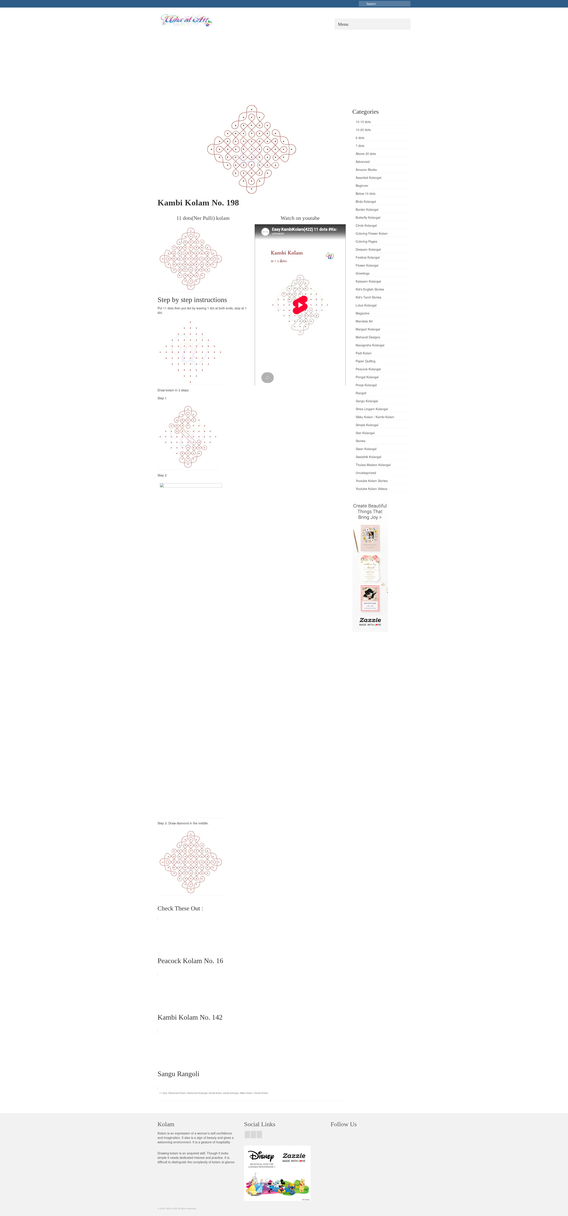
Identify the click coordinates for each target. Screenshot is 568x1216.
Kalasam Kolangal (368, 281)
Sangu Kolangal (367, 401)
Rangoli (361, 393)
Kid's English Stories (370, 289)
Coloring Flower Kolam (372, 233)
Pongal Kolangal (367, 377)
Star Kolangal (365, 433)
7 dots (360, 145)
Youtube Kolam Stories (372, 480)
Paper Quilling (365, 361)
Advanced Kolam (177, 1093)
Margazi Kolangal (368, 329)
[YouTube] (253, 1134)
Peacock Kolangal (368, 369)
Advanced (363, 161)
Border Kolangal (367, 209)
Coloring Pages (366, 241)
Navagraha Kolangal (370, 345)
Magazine (362, 313)
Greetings (362, 273)
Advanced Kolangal (197, 1093)
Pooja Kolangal (366, 385)
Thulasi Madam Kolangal (373, 465)
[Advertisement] (284, 63)
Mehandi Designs (368, 337)
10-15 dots (363, 121)
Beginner (362, 185)
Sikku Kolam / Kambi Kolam (254, 1093)
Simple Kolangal (367, 425)
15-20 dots (363, 129)
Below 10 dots (365, 193)
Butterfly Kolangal (368, 217)
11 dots (163, 1093)
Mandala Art (364, 321)
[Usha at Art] (198, 20)
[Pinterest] (259, 1134)
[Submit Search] (362, 3)
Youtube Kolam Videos (371, 488)
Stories (360, 441)
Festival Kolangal (368, 257)
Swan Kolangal (366, 449)
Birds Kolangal (366, 201)
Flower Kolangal (367, 265)
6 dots (360, 137)
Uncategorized (366, 472)
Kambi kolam (215, 1093)
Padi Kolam (364, 353)
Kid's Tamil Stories (368, 297)
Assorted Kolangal (368, 177)
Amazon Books (366, 169)
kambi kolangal (231, 1093)
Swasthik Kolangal (368, 457)
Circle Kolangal (366, 225)
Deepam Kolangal (368, 249)
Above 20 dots (366, 153)
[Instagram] (247, 1134)
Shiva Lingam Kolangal (372, 409)
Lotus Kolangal (366, 305)
